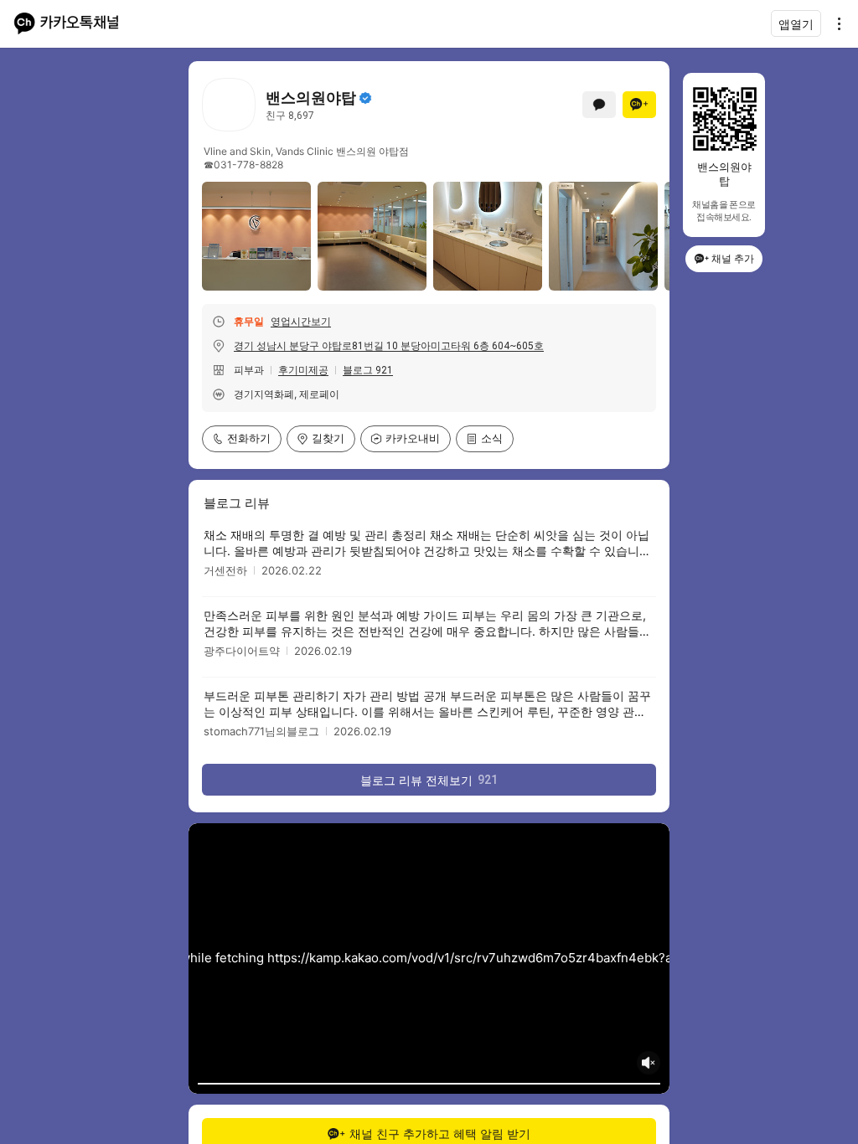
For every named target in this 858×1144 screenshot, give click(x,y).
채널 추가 (732, 258)
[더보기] (834, 23)
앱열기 (796, 24)
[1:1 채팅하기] (599, 104)
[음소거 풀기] (648, 1062)
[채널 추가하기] (639, 104)
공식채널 (365, 98)
